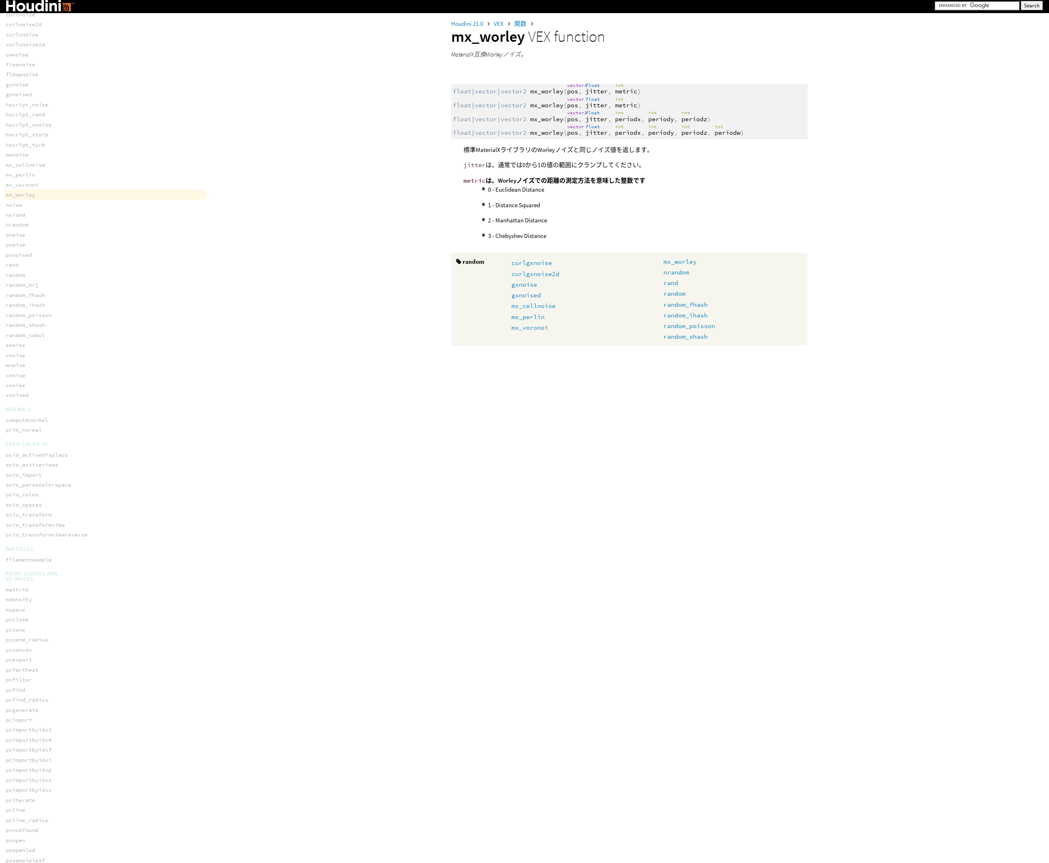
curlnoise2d (24, 24)
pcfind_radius (27, 699)
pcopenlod (20, 850)
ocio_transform (29, 514)
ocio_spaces (24, 504)
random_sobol (25, 335)
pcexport (19, 659)
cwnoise (17, 54)
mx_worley (680, 261)
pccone (15, 629)
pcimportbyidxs (29, 780)
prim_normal (24, 429)
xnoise (15, 375)
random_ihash (685, 315)
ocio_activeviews (32, 464)
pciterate (20, 800)
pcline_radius (27, 820)
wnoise (15, 365)
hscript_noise (27, 104)
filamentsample (29, 559)
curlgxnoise (531, 263)
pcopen (15, 840)
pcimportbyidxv (29, 789)
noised (15, 214)
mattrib (17, 589)
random (674, 293)
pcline (15, 809)
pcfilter (19, 679)
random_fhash (685, 304)
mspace (15, 609)
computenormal (27, 420)
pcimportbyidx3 (29, 729)
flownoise (20, 64)
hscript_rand (25, 114)
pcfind (15, 689)
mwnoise (17, 154)
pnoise (15, 244)
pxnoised (19, 254)
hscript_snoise (29, 124)
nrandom (676, 272)
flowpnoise (22, 74)
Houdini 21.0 (467, 23)
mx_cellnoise (533, 306)
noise (14, 205)
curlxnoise (22, 34)
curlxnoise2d (25, 44)
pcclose (17, 619)
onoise (15, 234)
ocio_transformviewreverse (47, 534)
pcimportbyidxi (29, 760)
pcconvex (19, 649)
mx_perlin (528, 317)
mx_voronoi (529, 327)
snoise (15, 345)
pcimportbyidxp (29, 769)
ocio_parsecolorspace (38, 484)
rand (670, 283)
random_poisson (689, 326)
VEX (499, 23)
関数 (521, 23)
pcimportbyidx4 (29, 739)
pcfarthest (22, 669)
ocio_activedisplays (37, 454)
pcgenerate (22, 710)
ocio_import (24, 474)
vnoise (15, 355)
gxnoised (526, 295)
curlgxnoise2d (535, 274)
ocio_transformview (35, 524)
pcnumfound (22, 830)
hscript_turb (25, 144)
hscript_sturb (27, 134)
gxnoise (524, 284)
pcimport (19, 719)
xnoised (17, 395)
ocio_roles (22, 494)
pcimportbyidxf (29, 749)
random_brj (22, 284)
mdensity (19, 599)
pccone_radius (27, 639)
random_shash (685, 336)
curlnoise (20, 14)
